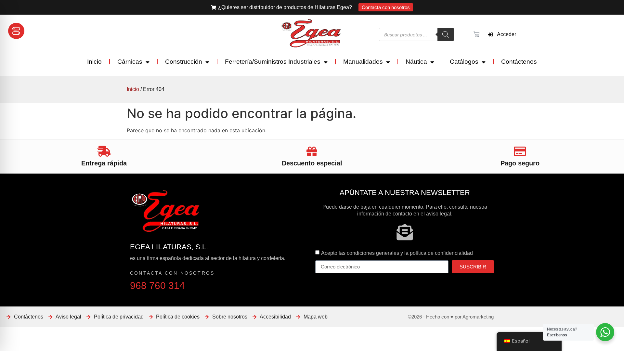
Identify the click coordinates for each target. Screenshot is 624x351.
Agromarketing (478, 316)
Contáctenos (519, 61)
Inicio (94, 61)
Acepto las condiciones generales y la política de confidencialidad (397, 252)
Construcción (183, 61)
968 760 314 (157, 285)
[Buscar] (445, 34)
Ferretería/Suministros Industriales (272, 61)
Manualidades (363, 61)
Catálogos (464, 61)
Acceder (504, 34)
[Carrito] (475, 34)
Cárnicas (129, 61)
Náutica (416, 61)
